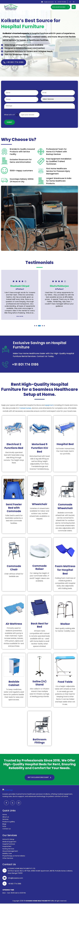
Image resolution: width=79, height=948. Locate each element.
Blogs (4, 824)
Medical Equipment (9, 842)
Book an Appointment (59, 7)
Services (5, 819)
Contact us (6, 829)
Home (4, 815)
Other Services (7, 858)
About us (5, 817)
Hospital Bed (6, 846)
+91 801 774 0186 (61, 2)
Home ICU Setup (8, 839)
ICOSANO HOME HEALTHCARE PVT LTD (40, 901)
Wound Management (10, 851)
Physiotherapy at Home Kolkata (13, 856)
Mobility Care (7, 853)
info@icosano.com (49, 2)
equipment (49, 405)
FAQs (4, 826)
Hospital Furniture (8, 844)
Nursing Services (8, 849)
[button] (34, 325)
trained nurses (25, 408)
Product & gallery (8, 822)
